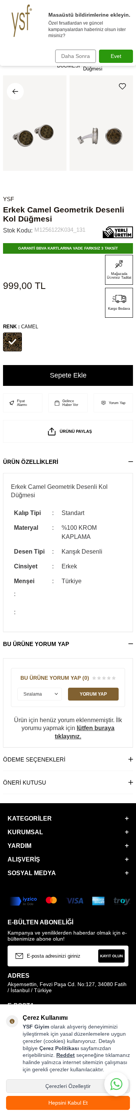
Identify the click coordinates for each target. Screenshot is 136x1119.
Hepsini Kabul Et (68, 1103)
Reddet (65, 1055)
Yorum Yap (117, 403)
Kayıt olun (111, 956)
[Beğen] (124, 86)
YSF (8, 199)
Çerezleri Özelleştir (68, 1086)
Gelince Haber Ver (70, 403)
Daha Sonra (75, 56)
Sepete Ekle (68, 375)
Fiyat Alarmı (22, 403)
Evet (116, 56)
